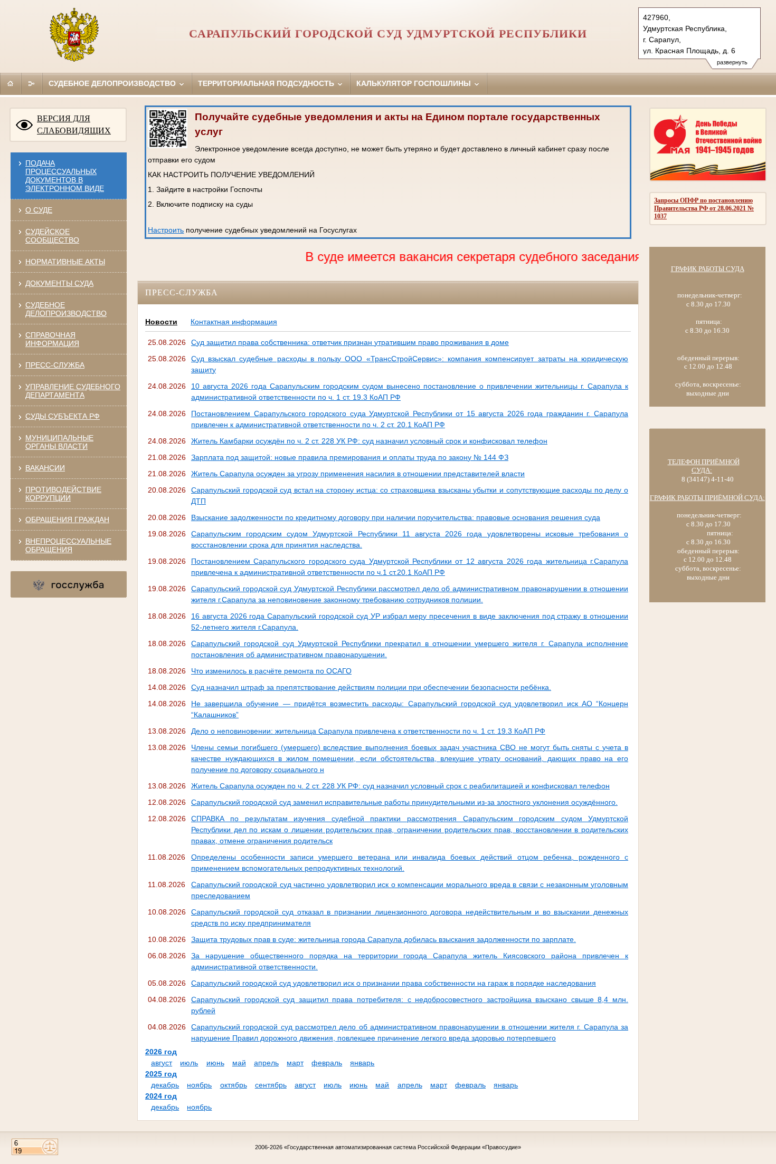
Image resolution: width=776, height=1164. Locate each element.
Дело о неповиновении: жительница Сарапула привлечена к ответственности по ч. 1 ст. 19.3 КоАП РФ (368, 731)
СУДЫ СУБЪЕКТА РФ (62, 416)
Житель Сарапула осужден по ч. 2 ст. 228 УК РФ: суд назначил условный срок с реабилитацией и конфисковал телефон (400, 786)
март (295, 1063)
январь (362, 1063)
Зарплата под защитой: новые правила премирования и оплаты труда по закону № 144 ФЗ (349, 457)
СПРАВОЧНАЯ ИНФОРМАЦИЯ (52, 339)
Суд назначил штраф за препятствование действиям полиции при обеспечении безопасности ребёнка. (371, 687)
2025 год (161, 1074)
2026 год (161, 1051)
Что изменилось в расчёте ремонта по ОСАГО (271, 671)
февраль (326, 1063)
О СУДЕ (38, 210)
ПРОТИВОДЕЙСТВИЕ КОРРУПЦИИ (63, 493)
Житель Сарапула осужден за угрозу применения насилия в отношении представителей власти (358, 473)
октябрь (233, 1085)
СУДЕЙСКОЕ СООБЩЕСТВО (52, 235)
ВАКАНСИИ (45, 468)
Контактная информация (234, 322)
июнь (215, 1063)
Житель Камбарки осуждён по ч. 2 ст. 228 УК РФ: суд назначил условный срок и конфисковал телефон (369, 441)
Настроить (166, 230)
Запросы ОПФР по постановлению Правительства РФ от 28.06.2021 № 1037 (704, 208)
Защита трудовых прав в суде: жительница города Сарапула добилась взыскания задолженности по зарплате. (383, 939)
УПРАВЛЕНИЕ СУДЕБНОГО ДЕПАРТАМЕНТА (72, 390)
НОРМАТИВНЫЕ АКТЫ (65, 261)
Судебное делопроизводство (113, 83)
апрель (266, 1063)
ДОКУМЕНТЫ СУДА (59, 283)
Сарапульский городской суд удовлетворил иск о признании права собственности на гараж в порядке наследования (393, 983)
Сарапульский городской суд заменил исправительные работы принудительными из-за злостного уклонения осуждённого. (404, 802)
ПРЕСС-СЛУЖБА (54, 365)
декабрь (165, 1085)
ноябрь (199, 1085)
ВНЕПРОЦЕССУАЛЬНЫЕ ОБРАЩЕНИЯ (68, 545)
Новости (161, 322)
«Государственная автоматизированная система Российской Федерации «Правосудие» (402, 1147)
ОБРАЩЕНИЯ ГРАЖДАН (67, 519)
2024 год (161, 1096)
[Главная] (10, 83)
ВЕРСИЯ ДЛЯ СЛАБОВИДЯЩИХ (74, 124)
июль (189, 1063)
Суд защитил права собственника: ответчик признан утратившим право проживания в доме (350, 342)
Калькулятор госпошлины (414, 83)
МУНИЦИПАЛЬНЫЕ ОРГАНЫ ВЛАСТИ (59, 442)
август (161, 1063)
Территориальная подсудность (267, 83)
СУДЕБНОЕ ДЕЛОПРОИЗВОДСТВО (66, 309)
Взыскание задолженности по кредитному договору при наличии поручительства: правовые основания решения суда (395, 517)
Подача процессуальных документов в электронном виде (64, 176)
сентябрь (271, 1085)
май (239, 1063)
